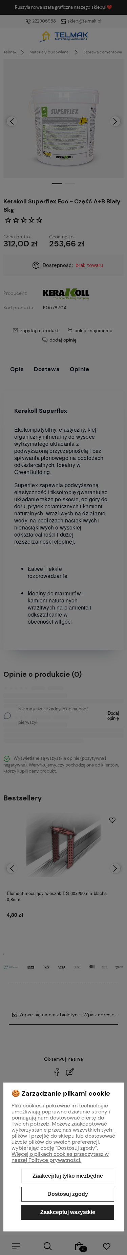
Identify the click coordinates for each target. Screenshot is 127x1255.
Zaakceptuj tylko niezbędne (68, 1176)
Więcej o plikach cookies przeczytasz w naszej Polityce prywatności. (60, 1157)
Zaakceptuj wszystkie (67, 1212)
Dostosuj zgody (67, 1194)
